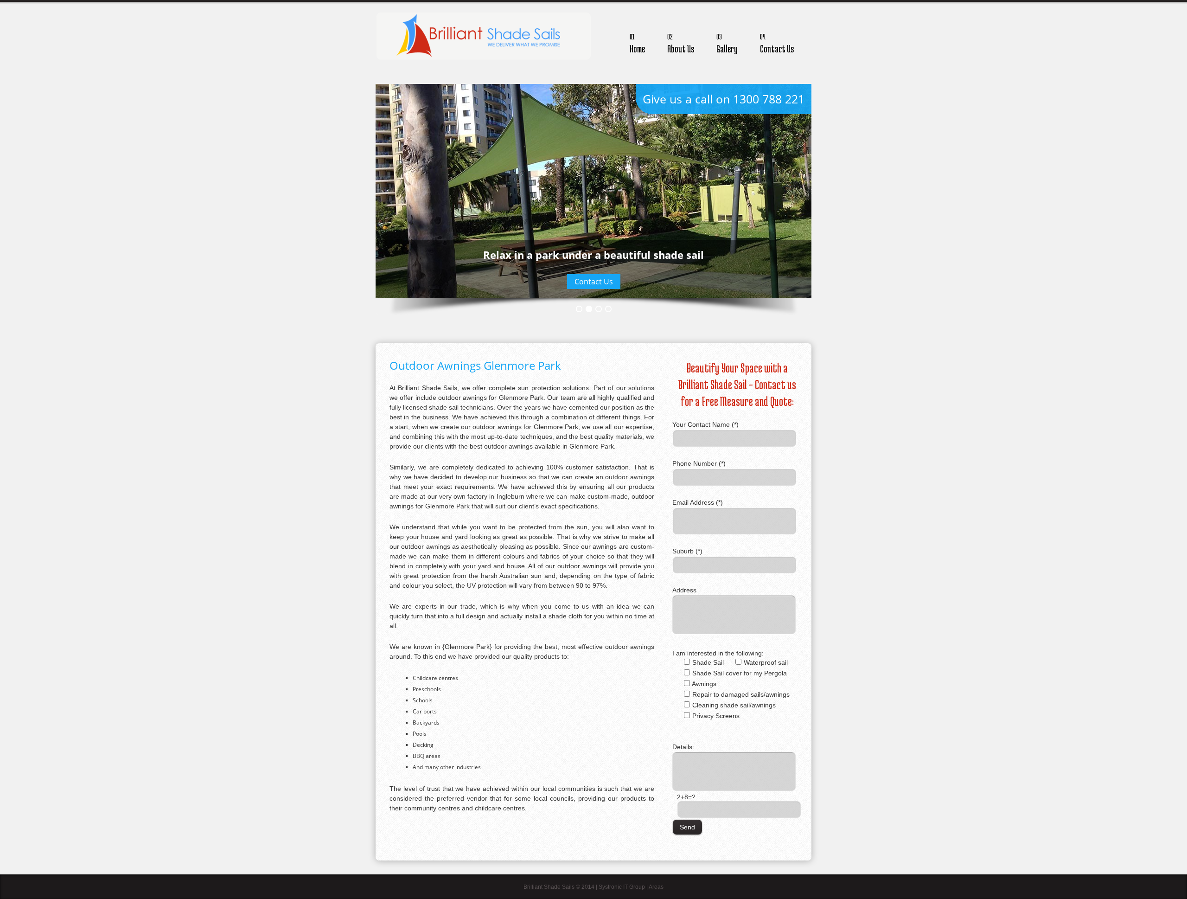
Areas (656, 887)
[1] (579, 309)
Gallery (727, 43)
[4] (608, 309)
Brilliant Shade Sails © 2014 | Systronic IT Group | (586, 887)
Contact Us (777, 43)
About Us (680, 43)
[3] (598, 309)
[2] (589, 309)
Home (637, 43)
